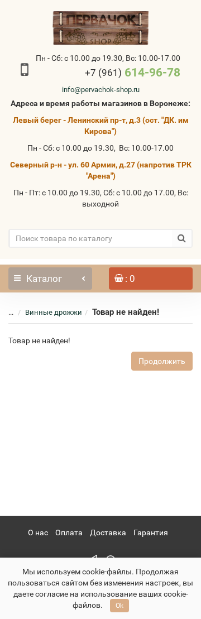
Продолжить (161, 361)
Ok (119, 606)
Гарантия (150, 532)
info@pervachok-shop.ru (101, 89)
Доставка (108, 532)
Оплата (69, 532)
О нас (38, 532)
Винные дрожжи (53, 312)
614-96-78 (132, 72)
